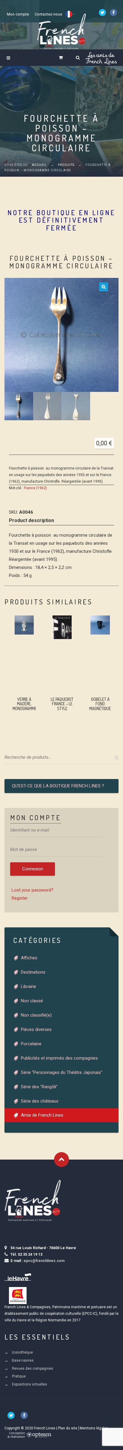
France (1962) (35, 488)
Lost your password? (32, 890)
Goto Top (61, 1159)
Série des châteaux (39, 1101)
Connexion (32, 869)
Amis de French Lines (42, 1115)
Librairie (28, 986)
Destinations (33, 972)
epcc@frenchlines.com (44, 1261)
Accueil (39, 165)
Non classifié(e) (36, 1015)
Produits (66, 165)
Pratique (19, 1376)
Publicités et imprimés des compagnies (59, 1058)
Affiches (29, 957)
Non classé (32, 1000)
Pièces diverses (36, 1029)
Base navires (23, 1360)
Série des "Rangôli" (39, 1086)
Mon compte (18, 14)
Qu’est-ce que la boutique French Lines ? (58, 786)
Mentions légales (94, 1428)
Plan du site (67, 1428)
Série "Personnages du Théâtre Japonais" (61, 1072)
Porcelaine (31, 1043)
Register (20, 898)
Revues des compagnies (32, 1368)
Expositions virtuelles (29, 1384)
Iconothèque (22, 1352)
